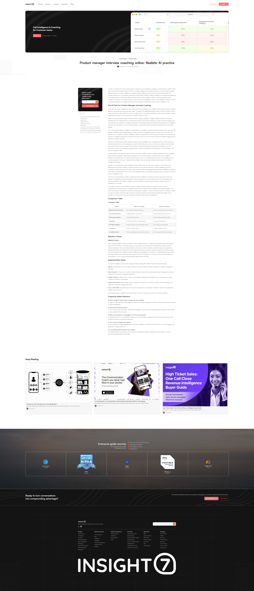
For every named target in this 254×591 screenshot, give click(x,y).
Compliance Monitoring (132, 545)
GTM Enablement (131, 543)
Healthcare (113, 535)
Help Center (146, 537)
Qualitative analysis (132, 58)
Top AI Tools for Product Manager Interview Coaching (90, 116)
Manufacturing (114, 537)
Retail (112, 539)
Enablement (97, 538)
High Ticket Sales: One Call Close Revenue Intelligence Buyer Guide (91, 130)
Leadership (96, 540)
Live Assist (80, 537)
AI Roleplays (80, 543)
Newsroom (162, 541)
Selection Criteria (83, 120)
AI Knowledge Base (82, 539)
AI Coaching (80, 535)
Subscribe (174, 523)
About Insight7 (163, 533)
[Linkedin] (81, 526)
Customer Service (98, 534)
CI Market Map (147, 545)
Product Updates (147, 539)
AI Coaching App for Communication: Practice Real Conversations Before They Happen (91, 128)
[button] (37, 35)
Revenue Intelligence (82, 541)
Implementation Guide (84, 121)
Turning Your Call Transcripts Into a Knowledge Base (90, 126)
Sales (95, 536)
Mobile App (80, 549)
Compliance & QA (98, 544)
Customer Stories (147, 535)
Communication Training (132, 547)
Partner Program (163, 539)
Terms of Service (163, 545)
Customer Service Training (133, 537)
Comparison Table (83, 118)
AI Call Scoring (81, 533)
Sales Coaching (130, 535)
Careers (162, 535)
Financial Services (114, 533)
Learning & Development (99, 542)
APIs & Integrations (82, 547)
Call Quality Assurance (132, 533)
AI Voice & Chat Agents (83, 545)
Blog (145, 533)
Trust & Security (163, 543)
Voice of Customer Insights (133, 541)
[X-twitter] (78, 526)
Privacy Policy (163, 547)
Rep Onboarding (131, 539)
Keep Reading (83, 125)
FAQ (144, 543)
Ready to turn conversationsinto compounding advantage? (91, 132)
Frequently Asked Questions (85, 123)
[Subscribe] (97, 102)
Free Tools (146, 541)
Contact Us (162, 537)
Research (96, 546)
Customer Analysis (122, 58)
